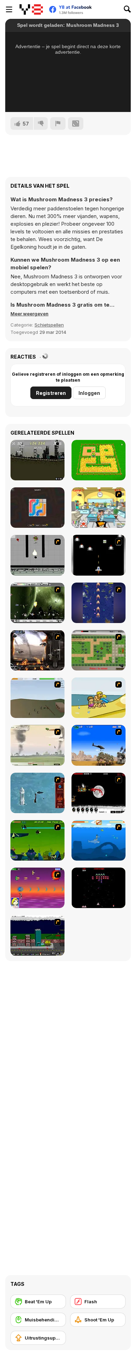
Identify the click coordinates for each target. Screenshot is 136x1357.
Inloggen (89, 393)
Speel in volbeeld (68, 97)
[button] (29, 313)
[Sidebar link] (9, 9)
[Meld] (58, 123)
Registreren (51, 393)
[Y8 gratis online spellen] (31, 9)
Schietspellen (49, 325)
